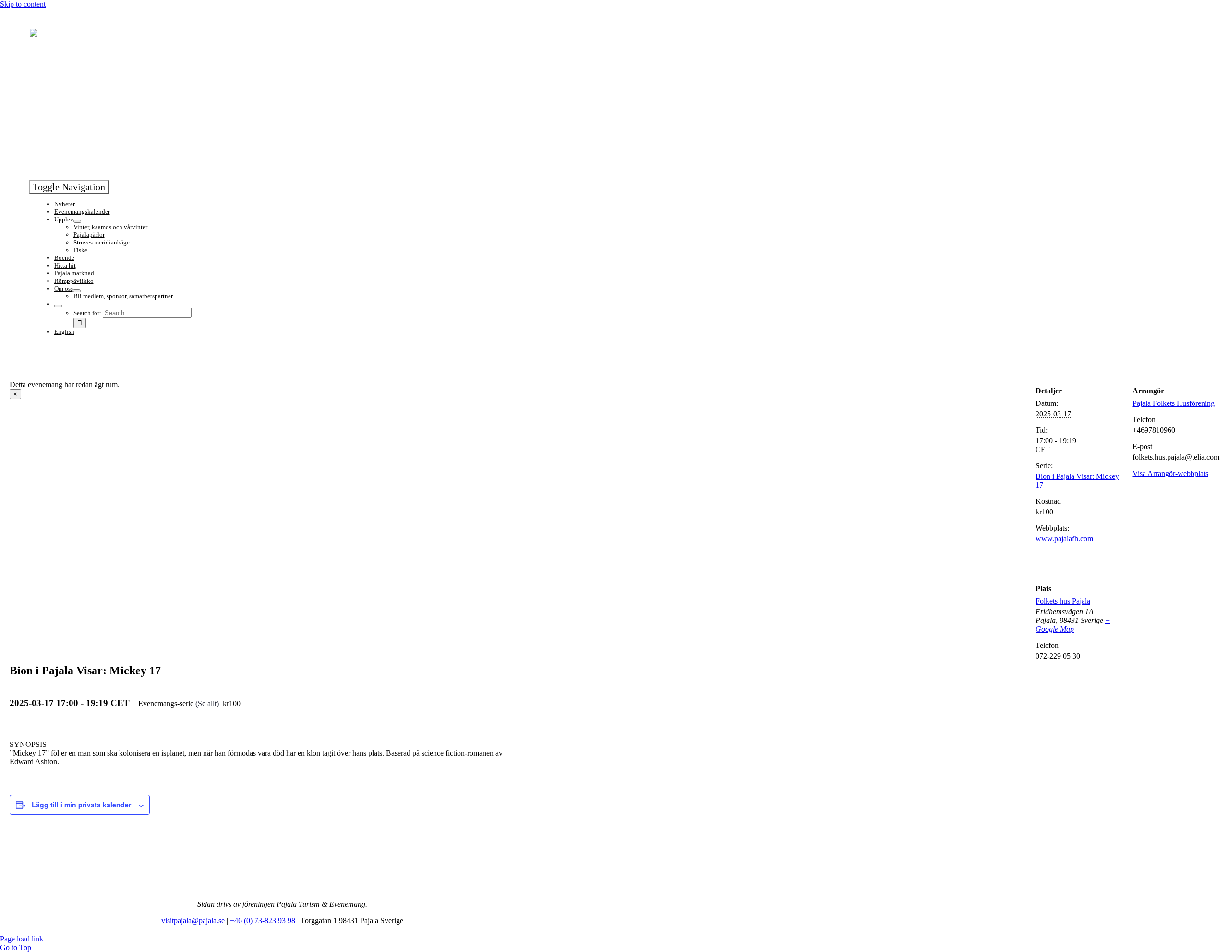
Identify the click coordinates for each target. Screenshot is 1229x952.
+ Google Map (1073, 624)
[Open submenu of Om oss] (77, 290)
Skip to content (23, 4)
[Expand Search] (58, 306)
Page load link (21, 939)
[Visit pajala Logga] (274, 175)
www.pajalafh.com (1064, 539)
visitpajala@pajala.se (193, 920)
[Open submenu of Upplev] (77, 221)
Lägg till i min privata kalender (81, 804)
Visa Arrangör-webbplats (1170, 473)
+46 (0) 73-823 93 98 (262, 920)
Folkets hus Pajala (1063, 601)
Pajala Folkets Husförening (1174, 403)
